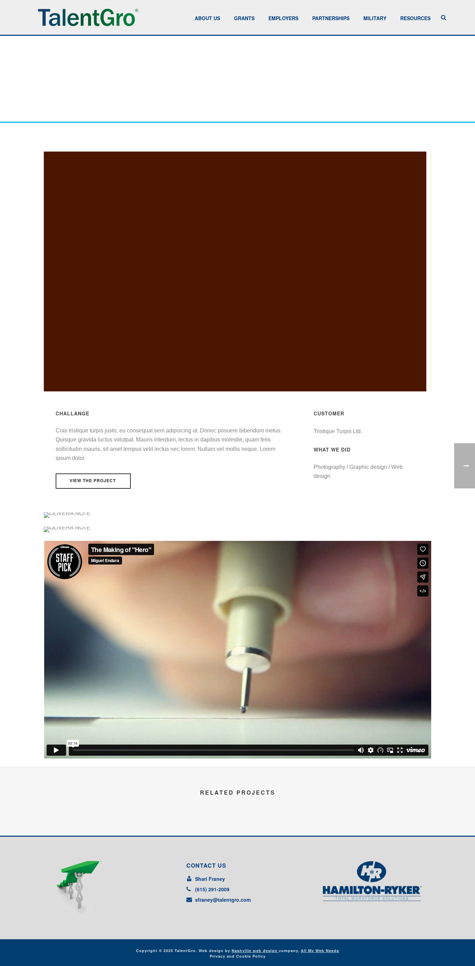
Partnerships (330, 18)
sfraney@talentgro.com (223, 899)
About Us (207, 18)
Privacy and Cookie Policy (238, 956)
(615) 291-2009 (212, 889)
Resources (415, 18)
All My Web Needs (320, 950)
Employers (283, 18)
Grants (244, 18)
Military (374, 18)
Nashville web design (255, 950)
